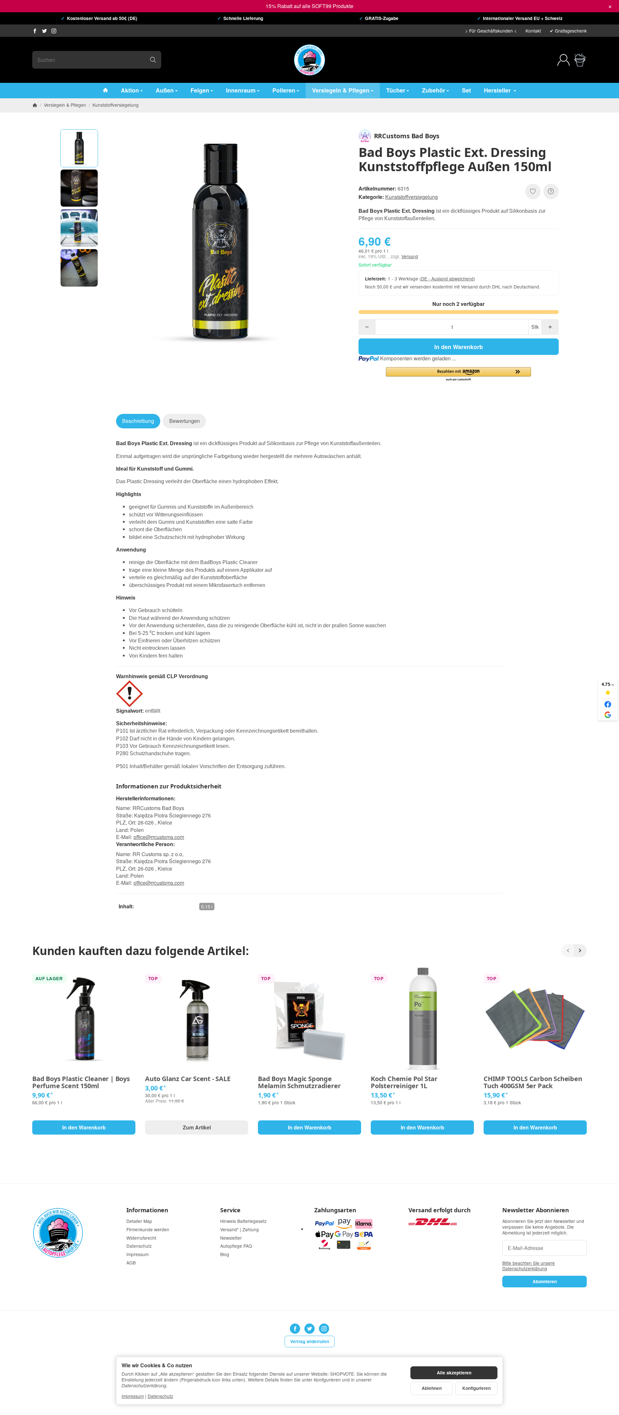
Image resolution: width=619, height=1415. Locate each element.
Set (466, 90)
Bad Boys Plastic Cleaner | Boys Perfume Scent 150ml (81, 1082)
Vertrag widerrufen (309, 1341)
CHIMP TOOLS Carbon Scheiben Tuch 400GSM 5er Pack (533, 1082)
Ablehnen (432, 1388)
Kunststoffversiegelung (411, 196)
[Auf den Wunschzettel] (533, 191)
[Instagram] (53, 31)
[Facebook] (34, 31)
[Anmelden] (563, 60)
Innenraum (241, 90)
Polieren (283, 90)
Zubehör (433, 90)
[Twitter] (44, 31)
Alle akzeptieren (454, 1373)
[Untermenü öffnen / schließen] (302, 1229)
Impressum (133, 1396)
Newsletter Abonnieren (535, 1210)
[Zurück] (567, 950)
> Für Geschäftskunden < (491, 30)
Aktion (130, 90)
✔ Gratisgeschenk (568, 30)
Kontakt (533, 30)
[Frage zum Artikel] (551, 191)
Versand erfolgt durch (439, 1210)
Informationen (147, 1210)
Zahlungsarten (335, 1210)
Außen (165, 90)
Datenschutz (160, 1396)
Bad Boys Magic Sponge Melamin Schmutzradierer (299, 1082)
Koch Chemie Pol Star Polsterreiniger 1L (404, 1082)
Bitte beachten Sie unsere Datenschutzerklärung (528, 1266)
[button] (79, 148)
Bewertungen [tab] (184, 420)
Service (230, 1210)
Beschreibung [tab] (138, 420)
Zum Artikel (197, 1127)
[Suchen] (153, 60)
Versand (409, 256)
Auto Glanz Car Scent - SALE (188, 1078)
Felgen (200, 90)
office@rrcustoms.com (158, 837)
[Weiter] (580, 950)
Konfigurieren (476, 1388)
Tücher (395, 90)
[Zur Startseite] (309, 60)
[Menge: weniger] (367, 327)
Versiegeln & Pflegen (340, 90)
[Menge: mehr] (549, 327)
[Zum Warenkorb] (580, 60)
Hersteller (498, 90)
